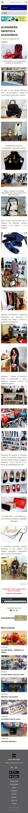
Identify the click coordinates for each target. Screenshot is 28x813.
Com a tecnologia (12, 810)
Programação (14, 784)
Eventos (14, 794)
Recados (14, 797)
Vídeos (14, 787)
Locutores (14, 800)
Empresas (4, 42)
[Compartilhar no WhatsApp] (17, 611)
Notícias (14, 803)
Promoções (14, 790)
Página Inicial (14, 781)
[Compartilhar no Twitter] (14, 611)
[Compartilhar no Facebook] (11, 611)
